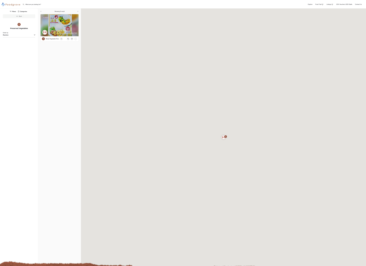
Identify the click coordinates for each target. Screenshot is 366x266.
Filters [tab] (14, 11)
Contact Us (358, 4)
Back (20, 16)
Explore (310, 4)
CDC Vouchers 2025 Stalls (344, 4)
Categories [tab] (23, 11)
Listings (329, 4)
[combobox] (19, 35)
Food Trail (319, 4)
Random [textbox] (5, 35)
